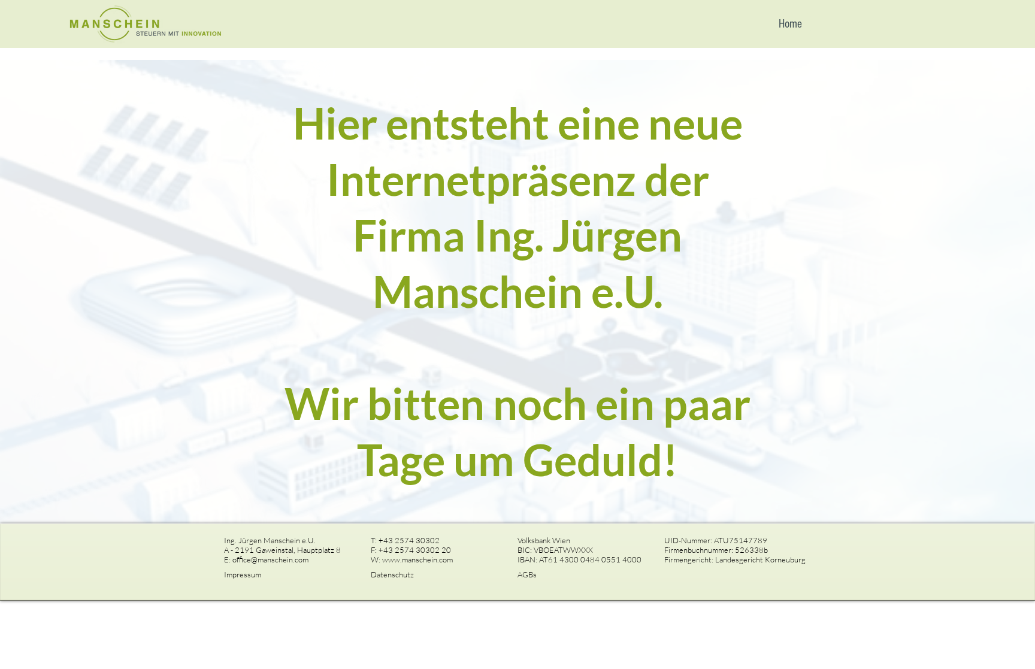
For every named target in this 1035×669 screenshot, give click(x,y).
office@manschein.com (270, 559)
